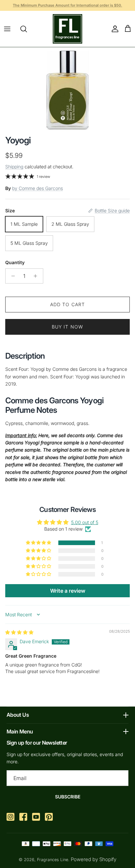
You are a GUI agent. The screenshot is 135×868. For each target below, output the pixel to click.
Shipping (14, 166)
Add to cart (67, 304)
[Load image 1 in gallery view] (67, 89)
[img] (19, 632)
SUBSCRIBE (67, 796)
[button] (39, 542)
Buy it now (67, 326)
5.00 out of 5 (84, 522)
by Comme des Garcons (37, 188)
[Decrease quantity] (11, 276)
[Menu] (7, 29)
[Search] (27, 29)
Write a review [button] (67, 590)
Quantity (15, 262)
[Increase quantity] (37, 276)
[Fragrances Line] (67, 29)
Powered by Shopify (93, 859)
